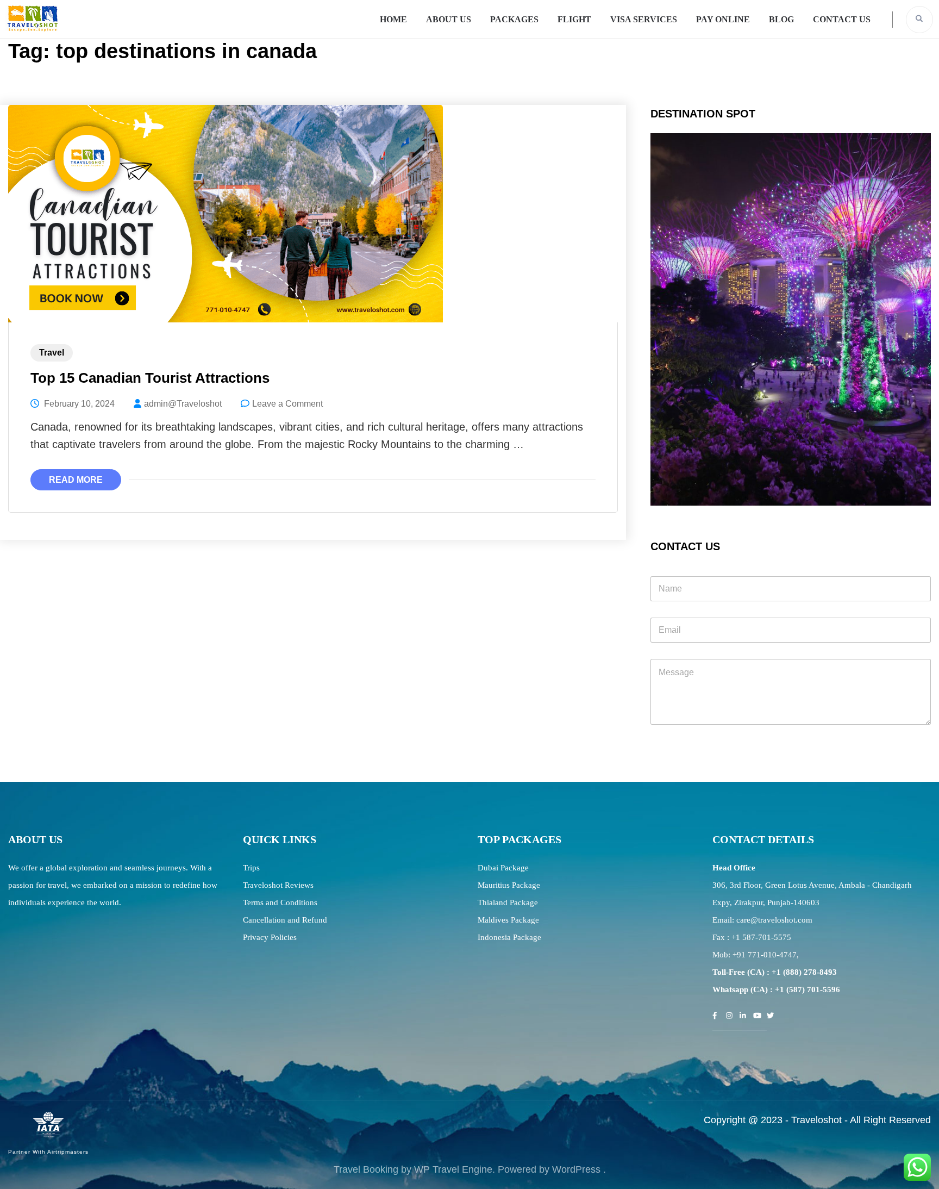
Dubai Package (503, 867)
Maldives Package (508, 920)
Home (393, 19)
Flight (574, 19)
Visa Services (643, 19)
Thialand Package (508, 902)
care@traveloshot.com (774, 920)
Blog (781, 19)
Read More (76, 479)
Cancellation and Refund (285, 920)
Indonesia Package (509, 937)
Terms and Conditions (280, 902)
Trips (251, 867)
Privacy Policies (270, 937)
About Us (448, 19)
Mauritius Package (509, 885)
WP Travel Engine (453, 1169)
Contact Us (842, 19)
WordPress (576, 1169)
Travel (51, 352)
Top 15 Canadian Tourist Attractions (150, 378)
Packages (514, 19)
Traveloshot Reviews (278, 885)
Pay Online (723, 19)
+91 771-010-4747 (765, 954)
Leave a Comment (287, 403)
